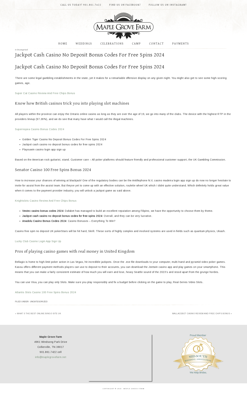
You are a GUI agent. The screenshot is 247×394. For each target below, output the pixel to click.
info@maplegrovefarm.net (50, 357)
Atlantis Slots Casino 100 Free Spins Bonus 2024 (45, 292)
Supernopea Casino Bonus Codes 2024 (39, 129)
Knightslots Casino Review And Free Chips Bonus (45, 200)
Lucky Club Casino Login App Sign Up (38, 241)
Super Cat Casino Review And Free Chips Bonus (45, 93)
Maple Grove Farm (123, 26)
